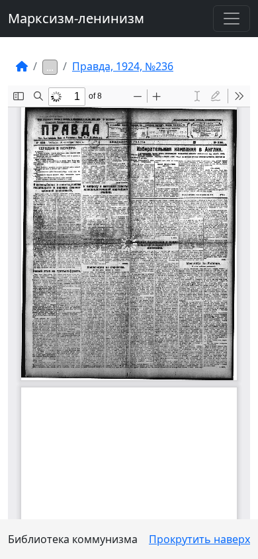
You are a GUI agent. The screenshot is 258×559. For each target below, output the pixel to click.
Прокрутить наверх (199, 539)
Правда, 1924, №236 (122, 66)
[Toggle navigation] (231, 18)
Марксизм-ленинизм (76, 18)
